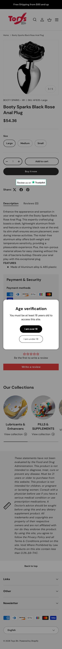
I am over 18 (31, 328)
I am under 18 (31, 339)
